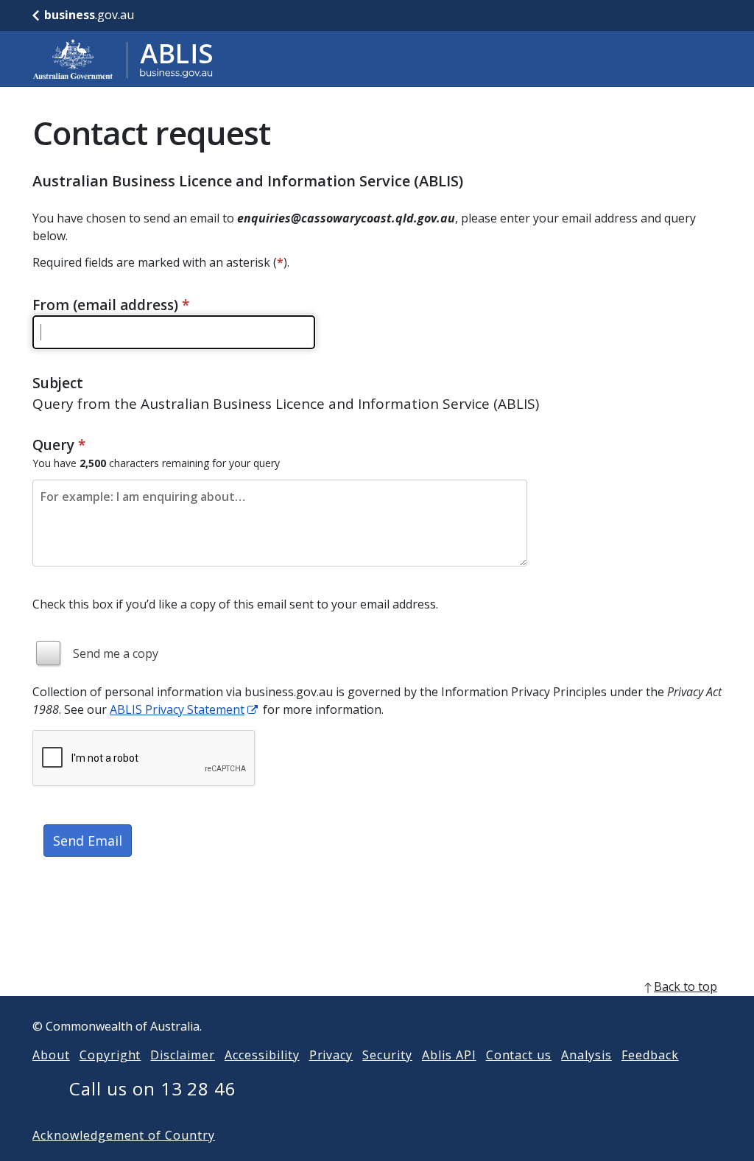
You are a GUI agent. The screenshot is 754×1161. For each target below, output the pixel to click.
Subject (57, 383)
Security (387, 1055)
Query (58, 445)
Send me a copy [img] (115, 653)
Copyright (110, 1055)
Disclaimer (182, 1055)
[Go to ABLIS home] (123, 59)
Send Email (87, 840)
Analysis (586, 1055)
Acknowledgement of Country (123, 1135)
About (51, 1055)
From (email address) (110, 305)
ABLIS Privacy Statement (177, 709)
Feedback (650, 1055)
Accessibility (262, 1055)
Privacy (331, 1055)
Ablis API (449, 1055)
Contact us (519, 1055)
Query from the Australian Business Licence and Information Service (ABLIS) (285, 403)
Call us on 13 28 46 (152, 1088)
